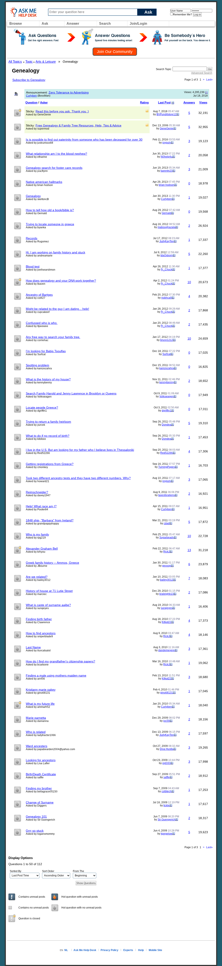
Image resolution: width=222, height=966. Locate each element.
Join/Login (138, 23)
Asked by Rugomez (37, 241)
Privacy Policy (109, 950)
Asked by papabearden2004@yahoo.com (50, 749)
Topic (29, 61)
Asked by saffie (35, 777)
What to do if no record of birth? (47, 435)
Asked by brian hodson (39, 185)
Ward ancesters (36, 746)
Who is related (36, 732)
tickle (166, 805)
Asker (44, 102)
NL (66, 950)
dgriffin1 (166, 410)
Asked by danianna (37, 721)
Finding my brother (39, 788)
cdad (167, 523)
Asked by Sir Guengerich (40, 819)
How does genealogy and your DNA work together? (61, 280)
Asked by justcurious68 (39, 142)
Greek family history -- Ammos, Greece (52, 562)
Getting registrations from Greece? (49, 464)
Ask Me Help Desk (84, 950)
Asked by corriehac (37, 340)
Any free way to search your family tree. (53, 337)
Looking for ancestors (41, 760)
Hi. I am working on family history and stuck (55, 252)
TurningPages (166, 466)
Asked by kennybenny (39, 382)
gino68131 (166, 692)
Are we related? (36, 576)
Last (209, 79)
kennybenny (166, 382)
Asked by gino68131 (38, 692)
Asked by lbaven (35, 283)
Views (203, 102)
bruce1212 (166, 340)
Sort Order (48, 871)
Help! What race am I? (41, 506)
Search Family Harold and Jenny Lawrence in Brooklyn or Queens (71, 393)
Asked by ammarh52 (38, 706)
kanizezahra (166, 368)
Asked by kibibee (36, 438)
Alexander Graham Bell (42, 548)
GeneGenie (166, 128)
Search (105, 23)
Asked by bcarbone (37, 664)
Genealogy (33, 196)
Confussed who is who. (41, 323)
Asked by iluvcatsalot (38, 650)
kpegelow (166, 833)
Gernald (166, 213)
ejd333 (166, 763)
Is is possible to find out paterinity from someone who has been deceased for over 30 (84, 139)
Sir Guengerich (166, 819)
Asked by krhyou (35, 551)
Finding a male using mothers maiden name (56, 675)
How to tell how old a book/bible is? (50, 210)
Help (141, 950)
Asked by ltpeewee (37, 326)
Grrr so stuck (35, 830)
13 (189, 550)
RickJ (166, 551)
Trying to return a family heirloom (48, 421)
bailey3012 (166, 579)
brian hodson (166, 184)
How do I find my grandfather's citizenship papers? (60, 661)
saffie (166, 777)
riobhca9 (166, 297)
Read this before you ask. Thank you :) (62, 111)
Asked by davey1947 (38, 495)
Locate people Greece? (42, 407)
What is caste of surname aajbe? (48, 605)
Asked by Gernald (36, 213)
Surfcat (166, 354)
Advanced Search (201, 72)
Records (31, 238)
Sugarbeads (166, 537)
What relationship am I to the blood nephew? (56, 153)
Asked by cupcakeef (37, 312)
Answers (189, 102)
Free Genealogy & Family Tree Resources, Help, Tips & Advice (78, 125)
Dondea (166, 424)
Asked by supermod (37, 128)
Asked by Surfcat (36, 354)
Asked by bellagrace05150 (41, 791)
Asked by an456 (35, 678)
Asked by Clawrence (38, 622)
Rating (144, 102)
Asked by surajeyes (37, 608)
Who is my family (37, 534)
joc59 (166, 720)
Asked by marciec (36, 594)
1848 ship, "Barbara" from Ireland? (49, 520)
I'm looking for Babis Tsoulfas (46, 351)
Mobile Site (155, 950)
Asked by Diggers (36, 805)
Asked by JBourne (36, 565)
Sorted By (15, 871)
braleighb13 (166, 593)
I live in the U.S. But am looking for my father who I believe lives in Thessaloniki (80, 450)
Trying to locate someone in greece (50, 224)
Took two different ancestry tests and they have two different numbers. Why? (78, 478)
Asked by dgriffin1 (36, 410)
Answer (73, 23)
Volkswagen (166, 396)
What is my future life (40, 703)
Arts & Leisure (46, 61)
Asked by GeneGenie (38, 114)
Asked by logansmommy (40, 833)
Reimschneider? (37, 492)
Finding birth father (39, 619)
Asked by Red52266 (38, 453)
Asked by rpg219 (36, 537)
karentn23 (167, 170)
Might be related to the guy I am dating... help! (57, 308)
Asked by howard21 (37, 481)
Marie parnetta (36, 718)
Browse (15, 23)
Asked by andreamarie (39, 255)
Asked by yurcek (35, 424)
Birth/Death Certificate (41, 774)
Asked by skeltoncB (37, 199)
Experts (128, 950)
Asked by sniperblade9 (39, 636)
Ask (148, 12)
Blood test (32, 266)
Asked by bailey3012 (38, 580)
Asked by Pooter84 (37, 509)
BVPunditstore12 (166, 114)
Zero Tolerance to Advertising (69, 92)
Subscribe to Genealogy (28, 80)
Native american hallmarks (44, 182)
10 (189, 282)
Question (31, 102)
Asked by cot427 (35, 297)
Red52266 (166, 452)
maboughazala (166, 227)
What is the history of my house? (48, 379)
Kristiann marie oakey (41, 689)
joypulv (166, 142)
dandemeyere (166, 650)
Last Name (33, 647)
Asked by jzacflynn (37, 170)
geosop (166, 565)
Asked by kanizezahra (39, 368)
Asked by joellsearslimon (40, 269)
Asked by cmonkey (37, 467)
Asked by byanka (36, 227)
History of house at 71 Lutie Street (49, 591)
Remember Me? (182, 14)
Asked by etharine (36, 156)
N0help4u (166, 156)
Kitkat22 (166, 622)
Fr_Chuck (166, 269)
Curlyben (31, 95)
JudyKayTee (166, 241)
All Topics (15, 61)
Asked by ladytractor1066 (41, 735)
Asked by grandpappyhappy (42, 523)
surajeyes (166, 608)
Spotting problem (37, 365)
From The (78, 871)
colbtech (166, 791)
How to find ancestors (41, 633)
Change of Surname (40, 802)
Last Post (164, 102)
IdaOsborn (166, 255)
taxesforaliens (166, 495)
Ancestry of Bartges (39, 294)
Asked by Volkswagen (39, 396)
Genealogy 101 (36, 816)
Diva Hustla (166, 749)
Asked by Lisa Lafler (38, 763)
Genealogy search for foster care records (54, 167)
